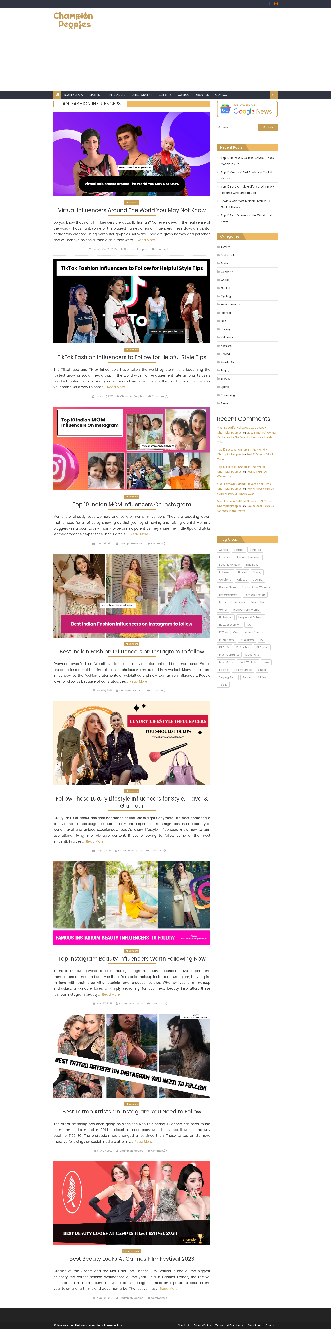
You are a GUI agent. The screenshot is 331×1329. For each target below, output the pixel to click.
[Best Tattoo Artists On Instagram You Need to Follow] (131, 1056)
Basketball (227, 255)
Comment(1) (163, 249)
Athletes (255, 550)
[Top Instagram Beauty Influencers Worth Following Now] (131, 903)
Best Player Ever (229, 565)
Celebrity (165, 95)
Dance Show (227, 587)
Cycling (226, 296)
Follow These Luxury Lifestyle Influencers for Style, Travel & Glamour (132, 802)
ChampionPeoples (135, 249)
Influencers (117, 95)
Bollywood (225, 572)
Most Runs (252, 655)
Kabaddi (226, 346)
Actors (223, 550)
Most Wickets (248, 662)
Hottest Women (230, 625)
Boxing (225, 263)
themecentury (113, 1325)
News (266, 662)
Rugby (225, 370)
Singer (262, 670)
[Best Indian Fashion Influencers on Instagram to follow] (131, 596)
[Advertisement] (165, 62)
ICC (249, 625)
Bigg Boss (252, 565)
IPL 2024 (224, 647)
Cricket (225, 288)
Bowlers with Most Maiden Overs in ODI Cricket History (246, 204)
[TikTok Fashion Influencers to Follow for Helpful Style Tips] (131, 301)
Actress (239, 550)
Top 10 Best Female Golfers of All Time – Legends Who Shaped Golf (247, 190)
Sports (95, 95)
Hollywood (226, 617)
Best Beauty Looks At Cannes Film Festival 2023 (132, 1259)
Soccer (247, 677)
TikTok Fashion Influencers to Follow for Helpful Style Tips (131, 357)
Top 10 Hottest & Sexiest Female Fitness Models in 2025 (247, 161)
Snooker (226, 379)
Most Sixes (226, 662)
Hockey (226, 329)
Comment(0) (160, 396)
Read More (145, 240)
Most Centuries (229, 655)
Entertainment (142, 95)
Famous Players (255, 595)
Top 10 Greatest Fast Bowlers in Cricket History (246, 175)
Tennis (225, 403)
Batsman (225, 557)
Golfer (223, 610)
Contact (222, 95)
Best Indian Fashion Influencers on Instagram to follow (132, 651)
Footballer (257, 602)
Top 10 (223, 685)
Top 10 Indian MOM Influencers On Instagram (132, 504)
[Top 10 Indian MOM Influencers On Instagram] (131, 448)
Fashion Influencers (232, 602)
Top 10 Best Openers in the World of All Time (246, 218)
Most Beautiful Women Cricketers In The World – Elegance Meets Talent (247, 437)
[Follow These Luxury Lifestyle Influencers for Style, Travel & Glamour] (131, 743)
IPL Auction (243, 647)
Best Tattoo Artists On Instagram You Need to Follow (131, 1111)
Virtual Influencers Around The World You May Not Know (132, 210)
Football (226, 313)
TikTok (262, 677)
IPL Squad (262, 647)
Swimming (228, 395)
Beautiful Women (249, 557)
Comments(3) (159, 850)
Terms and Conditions (229, 1325)
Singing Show (228, 677)
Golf (223, 321)
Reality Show (73, 95)
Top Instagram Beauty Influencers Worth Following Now (132, 958)
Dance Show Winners (256, 587)
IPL (261, 640)
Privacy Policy (202, 1325)
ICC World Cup (229, 632)
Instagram (247, 640)
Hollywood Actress (250, 617)
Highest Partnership (246, 610)
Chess (225, 280)
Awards (183, 95)
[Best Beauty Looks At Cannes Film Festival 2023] (131, 1203)
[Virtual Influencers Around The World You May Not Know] (131, 154)
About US (202, 95)
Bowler (242, 572)
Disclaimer (254, 1325)
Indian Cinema (254, 632)
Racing (225, 354)
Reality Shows (243, 670)
